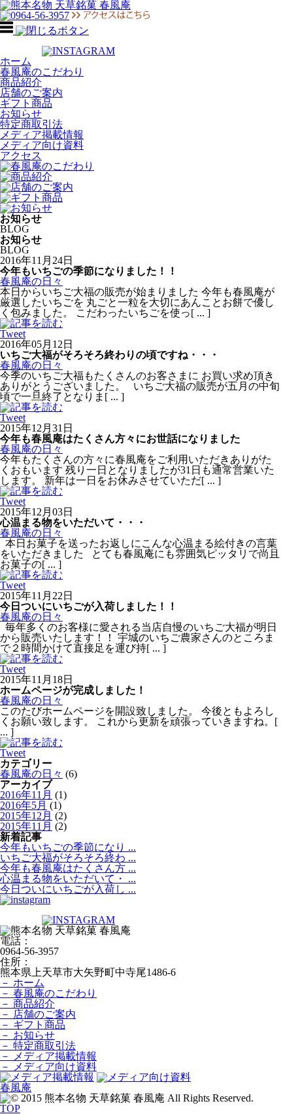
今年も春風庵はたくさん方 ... (68, 868)
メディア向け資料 (42, 145)
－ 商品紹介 (27, 1003)
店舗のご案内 (31, 92)
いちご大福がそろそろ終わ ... (68, 857)
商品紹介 (21, 82)
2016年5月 (23, 805)
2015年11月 (26, 826)
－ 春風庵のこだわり (48, 993)
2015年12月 (26, 815)
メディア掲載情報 (42, 134)
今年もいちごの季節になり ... (68, 847)
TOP (10, 1108)
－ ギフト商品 (32, 1024)
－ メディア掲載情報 (48, 1056)
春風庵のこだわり (42, 71)
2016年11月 (26, 794)
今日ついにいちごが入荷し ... (68, 889)
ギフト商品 (26, 103)
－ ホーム (22, 982)
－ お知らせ (27, 1035)
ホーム (15, 61)
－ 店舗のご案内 (38, 1014)
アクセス (21, 155)
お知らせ (21, 113)
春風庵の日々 (31, 281)
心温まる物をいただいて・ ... (68, 878)
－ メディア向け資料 (48, 1066)
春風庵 (15, 1087)
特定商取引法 (31, 124)
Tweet (12, 333)
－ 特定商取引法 (38, 1045)
